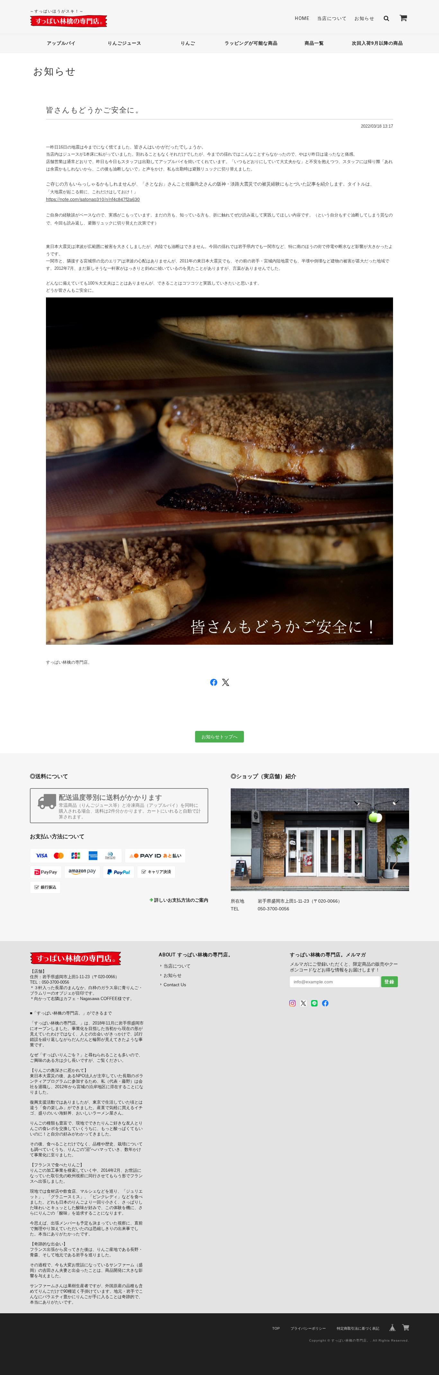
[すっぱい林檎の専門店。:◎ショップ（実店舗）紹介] (320, 839)
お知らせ (364, 18)
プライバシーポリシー (308, 1328)
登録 (389, 981)
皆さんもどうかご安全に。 (94, 109)
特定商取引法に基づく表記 (358, 1328)
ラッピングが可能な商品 (251, 43)
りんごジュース (124, 43)
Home (302, 18)
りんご (188, 43)
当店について (332, 18)
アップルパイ (61, 43)
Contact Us (175, 984)
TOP (276, 1328)
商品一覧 (314, 43)
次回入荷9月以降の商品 (377, 43)
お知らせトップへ (219, 736)
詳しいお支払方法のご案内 (181, 900)
